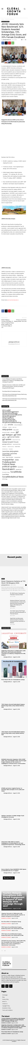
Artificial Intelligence (18, 424)
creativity (9, 427)
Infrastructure (5, 449)
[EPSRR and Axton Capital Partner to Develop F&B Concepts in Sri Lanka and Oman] (14, 777)
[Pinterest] (9, 43)
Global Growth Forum (10, 442)
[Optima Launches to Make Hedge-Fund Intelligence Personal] (14, 805)
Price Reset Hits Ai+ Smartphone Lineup (11, 391)
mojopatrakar (17, 457)
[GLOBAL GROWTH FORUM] (14, 962)
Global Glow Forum (16, 439)
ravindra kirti (18, 469)
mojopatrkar (8, 459)
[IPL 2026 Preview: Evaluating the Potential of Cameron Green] (5, 595)
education (12, 432)
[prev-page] (2, 951)
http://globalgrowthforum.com (14, 344)
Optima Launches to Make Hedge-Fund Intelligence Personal (12, 816)
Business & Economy (6, 918)
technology (4, 479)
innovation (11, 449)
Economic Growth (5, 432)
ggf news (17, 434)
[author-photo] (14, 340)
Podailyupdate (9, 462)
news (17, 459)
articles (10, 424)
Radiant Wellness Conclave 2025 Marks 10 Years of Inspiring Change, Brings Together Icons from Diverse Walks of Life (7, 323)
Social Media (5, 474)
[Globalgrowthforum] (14, 9)
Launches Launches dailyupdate (9, 454)
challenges (4, 427)
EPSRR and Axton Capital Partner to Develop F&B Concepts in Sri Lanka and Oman (12, 789)
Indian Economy (11, 446)
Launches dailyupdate (10, 451)
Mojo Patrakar (9, 457)
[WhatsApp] (12, 43)
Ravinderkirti (20, 467)
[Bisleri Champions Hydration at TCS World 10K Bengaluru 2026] (14, 570)
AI (2, 424)
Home (2, 19)
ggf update (6, 439)
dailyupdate (7, 429)
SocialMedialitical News (13, 476)
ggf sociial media (13, 437)
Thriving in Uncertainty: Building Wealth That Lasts (20, 320)
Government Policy (16, 444)
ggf (17, 432)
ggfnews (4, 437)
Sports (3, 578)
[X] (6, 43)
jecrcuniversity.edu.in (13, 300)
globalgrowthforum (7, 39)
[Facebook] (2, 43)
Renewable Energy (5, 472)
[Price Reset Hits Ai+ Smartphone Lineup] (14, 669)
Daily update (16, 429)
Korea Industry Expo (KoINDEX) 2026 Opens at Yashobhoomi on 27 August (13, 870)
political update (9, 466)
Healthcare (4, 446)
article (5, 424)
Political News (8, 464)
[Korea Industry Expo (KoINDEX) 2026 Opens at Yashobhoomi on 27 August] (14, 858)
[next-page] (5, 951)
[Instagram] (6, 986)
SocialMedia (15, 472)
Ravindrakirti (8, 469)
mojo (3, 457)
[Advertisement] (14, 140)
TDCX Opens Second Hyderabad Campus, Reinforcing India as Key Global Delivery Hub (14, 395)
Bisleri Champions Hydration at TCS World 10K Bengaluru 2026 (13, 582)
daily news (14, 427)
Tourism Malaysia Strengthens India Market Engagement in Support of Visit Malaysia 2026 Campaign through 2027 (12, 380)
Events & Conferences (9, 19)
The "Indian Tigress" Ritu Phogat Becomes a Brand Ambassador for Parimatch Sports (18, 612)
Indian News (17, 446)
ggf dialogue (7, 434)
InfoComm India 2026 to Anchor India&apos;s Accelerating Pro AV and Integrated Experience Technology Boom (13, 843)
